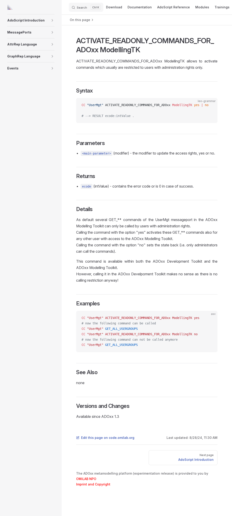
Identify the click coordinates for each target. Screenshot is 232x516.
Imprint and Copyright (93, 484)
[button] (52, 20)
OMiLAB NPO (86, 479)
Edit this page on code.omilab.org (107, 438)
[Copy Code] (210, 105)
